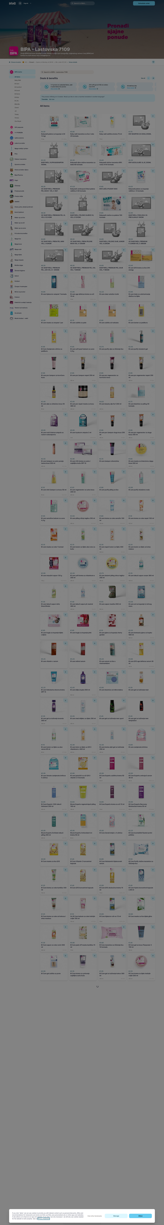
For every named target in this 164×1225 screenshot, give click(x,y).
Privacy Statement (43, 1219)
